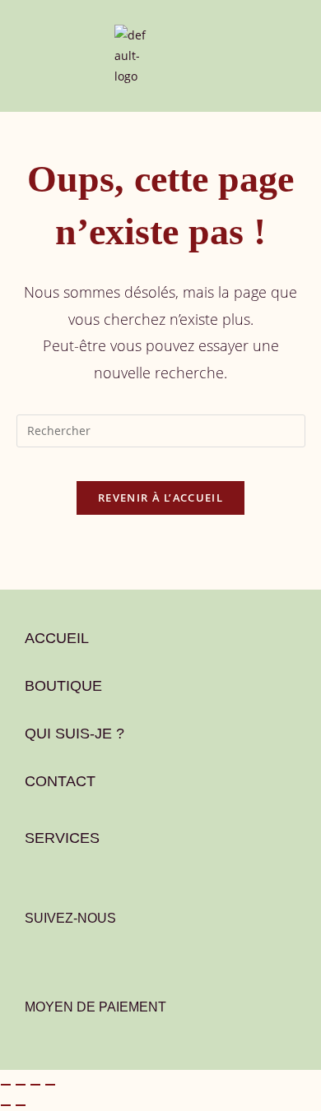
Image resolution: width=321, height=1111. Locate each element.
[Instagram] (84, 963)
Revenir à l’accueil (160, 497)
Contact (60, 781)
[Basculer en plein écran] (20, 1084)
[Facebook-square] (37, 963)
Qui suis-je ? (74, 733)
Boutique (63, 686)
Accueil (57, 638)
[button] (26, 51)
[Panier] (160, 64)
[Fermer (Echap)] (50, 1084)
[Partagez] (35, 1084)
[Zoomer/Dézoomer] (6, 1084)
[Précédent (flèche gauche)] (6, 1105)
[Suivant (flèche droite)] (20, 1105)
